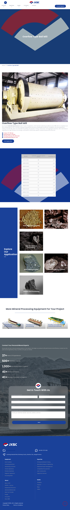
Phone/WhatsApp (15, 400)
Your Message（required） (17, 410)
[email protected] (10, 450)
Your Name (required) (16, 395)
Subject (13, 405)
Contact (34, 5)
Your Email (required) (44, 395)
